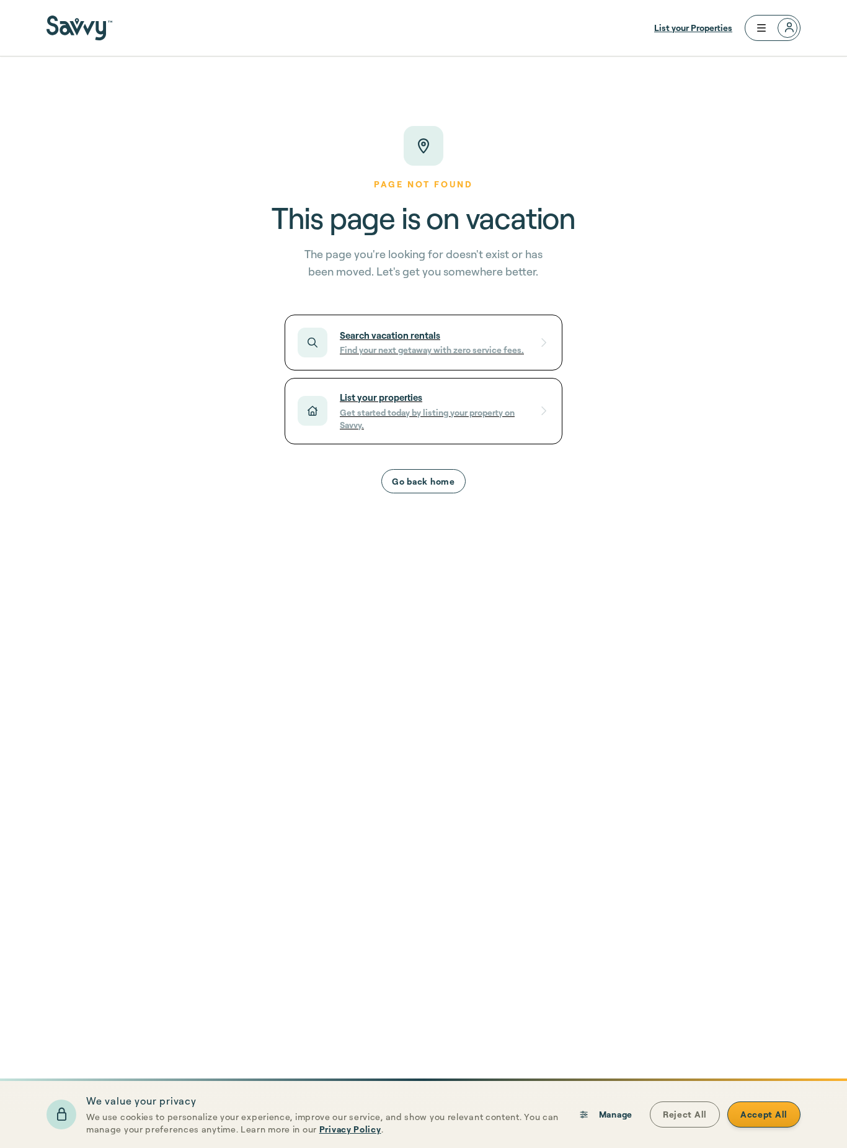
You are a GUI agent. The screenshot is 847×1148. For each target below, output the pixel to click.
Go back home (423, 481)
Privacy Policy (350, 1129)
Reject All (685, 1114)
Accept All (763, 1114)
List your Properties (693, 27)
